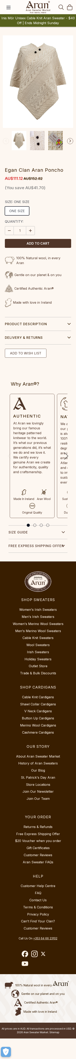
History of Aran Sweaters (38, 763)
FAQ (38, 893)
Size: (17, 202)
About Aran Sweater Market (38, 756)
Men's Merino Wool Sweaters (38, 631)
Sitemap (54, 1032)
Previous (6, 141)
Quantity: (14, 221)
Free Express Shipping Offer (36, 546)
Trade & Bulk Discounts (38, 673)
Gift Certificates (38, 848)
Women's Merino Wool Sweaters (38, 624)
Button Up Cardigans (38, 718)
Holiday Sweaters (38, 659)
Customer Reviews (38, 855)
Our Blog (38, 770)
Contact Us (38, 900)
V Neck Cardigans (38, 711)
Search (61, 7)
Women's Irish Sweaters (38, 610)
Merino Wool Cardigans (38, 725)
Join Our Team (38, 799)
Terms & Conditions (38, 907)
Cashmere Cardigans (38, 732)
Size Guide (18, 532)
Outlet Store (38, 666)
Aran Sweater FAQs (38, 862)
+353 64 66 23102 (45, 938)
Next (70, 141)
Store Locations (38, 785)
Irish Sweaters (38, 652)
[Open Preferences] (6, 1052)
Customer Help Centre (38, 886)
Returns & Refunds (38, 827)
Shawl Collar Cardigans (38, 704)
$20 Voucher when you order (38, 841)
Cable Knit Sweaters (38, 638)
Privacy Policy (38, 914)
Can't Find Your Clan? (38, 921)
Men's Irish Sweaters (38, 617)
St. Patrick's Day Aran (38, 777)
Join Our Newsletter (38, 791)
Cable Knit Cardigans (38, 697)
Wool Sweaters (38, 645)
